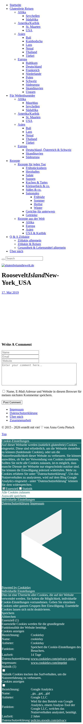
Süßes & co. (33, 189)
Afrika (22, 12)
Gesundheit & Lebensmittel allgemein (42, 247)
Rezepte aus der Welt (31, 218)
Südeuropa (32, 84)
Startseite (15, 5)
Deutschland (34, 66)
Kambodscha (34, 41)
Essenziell (12, 488)
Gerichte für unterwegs (40, 211)
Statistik (27, 488)
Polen (29, 77)
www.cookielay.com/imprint (49, 662)
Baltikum (31, 63)
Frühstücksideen (36, 168)
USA (29, 30)
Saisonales (32, 193)
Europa (22, 59)
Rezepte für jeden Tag (32, 164)
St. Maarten (33, 26)
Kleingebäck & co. (38, 186)
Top (4, 434)
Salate (29, 175)
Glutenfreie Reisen (21, 8)
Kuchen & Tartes (37, 182)
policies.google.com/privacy (48, 720)
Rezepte (15, 160)
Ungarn (30, 92)
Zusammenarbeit (20, 420)
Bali (28, 37)
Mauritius (32, 102)
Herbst (38, 204)
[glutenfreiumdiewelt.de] (18, 265)
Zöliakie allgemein (29, 240)
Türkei (30, 55)
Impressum (17, 409)
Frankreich (32, 70)
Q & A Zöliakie (19, 236)
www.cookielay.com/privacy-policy (53, 658)
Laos (29, 44)
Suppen (30, 178)
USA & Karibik (36, 233)
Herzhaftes (32, 171)
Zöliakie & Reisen (29, 244)
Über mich (16, 251)
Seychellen (33, 16)
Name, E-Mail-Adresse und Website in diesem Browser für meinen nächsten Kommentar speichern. (41, 393)
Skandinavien (34, 88)
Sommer (39, 200)
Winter (38, 207)
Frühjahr (39, 197)
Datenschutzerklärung (23, 413)
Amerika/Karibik (28, 23)
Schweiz (31, 81)
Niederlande (33, 73)
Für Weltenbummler (22, 95)
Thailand (31, 52)
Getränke (31, 215)
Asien (21, 34)
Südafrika (32, 19)
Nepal (29, 48)
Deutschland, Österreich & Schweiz (48, 150)
